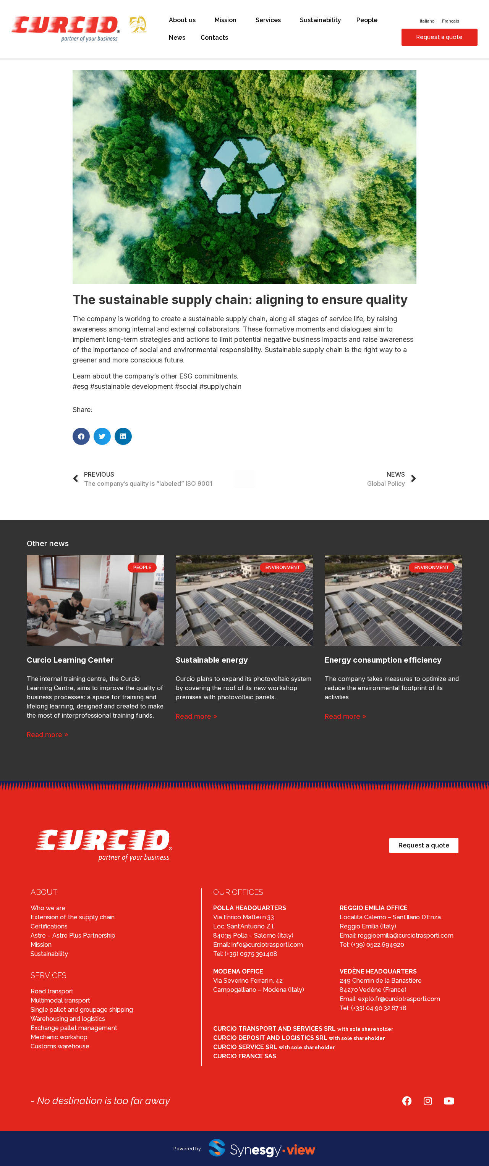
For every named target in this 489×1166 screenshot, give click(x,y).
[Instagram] (427, 1100)
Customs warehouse (60, 1046)
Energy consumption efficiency (383, 660)
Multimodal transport (60, 1000)
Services (268, 20)
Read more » (47, 735)
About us (182, 20)
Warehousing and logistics (68, 1018)
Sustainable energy (212, 660)
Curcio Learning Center (70, 660)
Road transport (52, 991)
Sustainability (320, 20)
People (366, 20)
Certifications (49, 926)
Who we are (48, 908)
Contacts (214, 37)
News (177, 37)
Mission (225, 20)
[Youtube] (448, 1100)
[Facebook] (406, 1100)
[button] (81, 436)
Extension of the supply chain (73, 917)
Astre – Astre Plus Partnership (73, 935)
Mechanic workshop (59, 1037)
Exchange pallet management (74, 1028)
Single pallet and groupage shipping (82, 1009)
